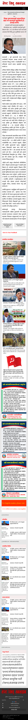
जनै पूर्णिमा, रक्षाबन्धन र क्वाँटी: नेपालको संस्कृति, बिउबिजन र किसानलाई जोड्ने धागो (13, 257)
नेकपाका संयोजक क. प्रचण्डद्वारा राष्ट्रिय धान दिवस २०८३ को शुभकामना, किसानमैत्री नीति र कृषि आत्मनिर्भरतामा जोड (13, 325)
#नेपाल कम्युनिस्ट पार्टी (14, 659)
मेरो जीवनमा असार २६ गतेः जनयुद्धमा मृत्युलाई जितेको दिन (13, 280)
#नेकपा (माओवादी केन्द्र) (6, 655)
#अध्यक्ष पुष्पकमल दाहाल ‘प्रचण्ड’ (13, 674)
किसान (9, 657)
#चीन (23, 659)
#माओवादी (13, 655)
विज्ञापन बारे (15, 715)
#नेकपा (5, 665)
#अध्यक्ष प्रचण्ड (14, 657)
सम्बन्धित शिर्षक (6, 546)
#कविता (5, 659)
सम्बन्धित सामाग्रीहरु (7, 239)
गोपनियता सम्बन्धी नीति (10, 715)
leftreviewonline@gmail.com (14, 707)
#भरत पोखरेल (17, 655)
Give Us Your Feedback (10, 232)
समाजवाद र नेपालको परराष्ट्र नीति (10, 303)
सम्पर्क (18, 715)
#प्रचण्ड (11, 665)
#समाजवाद (5, 657)
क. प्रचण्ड (22, 655)
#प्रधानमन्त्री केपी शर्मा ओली (11, 661)
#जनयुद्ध (21, 656)
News (5, 12)
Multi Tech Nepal (11, 718)
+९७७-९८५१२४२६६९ (14, 705)
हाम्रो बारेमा (4, 715)
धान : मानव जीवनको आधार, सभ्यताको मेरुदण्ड (13, 348)
